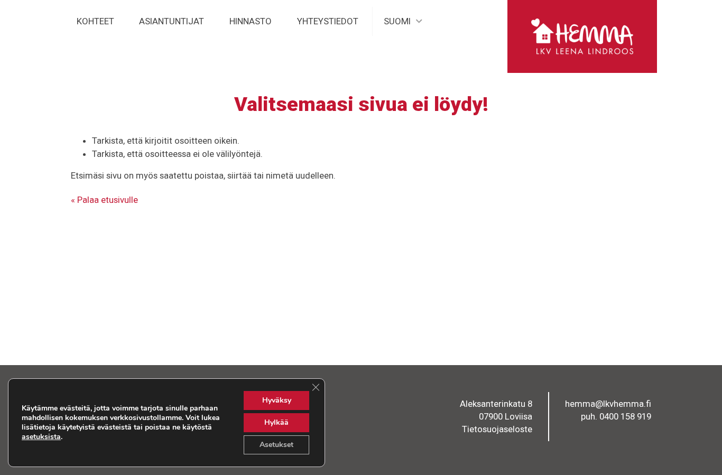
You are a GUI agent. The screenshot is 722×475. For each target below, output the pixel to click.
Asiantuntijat (171, 21)
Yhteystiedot (327, 21)
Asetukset (276, 445)
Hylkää (276, 422)
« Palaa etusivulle (104, 199)
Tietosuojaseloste (497, 429)
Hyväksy (276, 400)
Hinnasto (250, 21)
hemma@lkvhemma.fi (608, 403)
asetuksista (41, 437)
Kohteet (95, 21)
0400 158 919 (625, 416)
